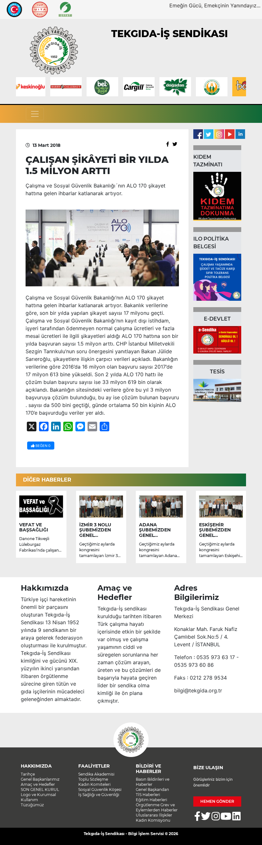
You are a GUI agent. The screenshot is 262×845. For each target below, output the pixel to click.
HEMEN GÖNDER (217, 801)
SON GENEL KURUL (40, 789)
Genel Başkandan (152, 789)
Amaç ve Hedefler (38, 784)
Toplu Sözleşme (93, 779)
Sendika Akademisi (96, 774)
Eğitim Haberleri (151, 799)
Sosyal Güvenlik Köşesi (99, 789)
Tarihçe (28, 774)
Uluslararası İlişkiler (154, 815)
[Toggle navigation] (35, 114)
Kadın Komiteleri (94, 784)
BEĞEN (42, 445)
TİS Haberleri (148, 794)
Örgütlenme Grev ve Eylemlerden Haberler (157, 807)
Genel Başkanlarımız (40, 779)
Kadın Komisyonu (153, 820)
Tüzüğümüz (32, 804)
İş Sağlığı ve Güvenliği (98, 794)
